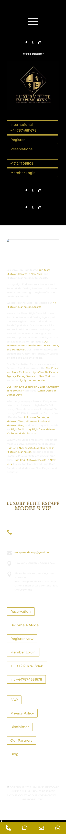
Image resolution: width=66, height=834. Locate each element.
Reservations (21, 149)
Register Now (22, 639)
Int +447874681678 (26, 679)
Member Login (23, 173)
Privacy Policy (22, 713)
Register (17, 140)
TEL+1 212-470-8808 (26, 666)
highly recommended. (33, 380)
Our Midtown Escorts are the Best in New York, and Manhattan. (33, 345)
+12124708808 (22, 163)
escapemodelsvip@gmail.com (33, 552)
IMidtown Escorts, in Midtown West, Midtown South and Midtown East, (28, 421)
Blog (14, 754)
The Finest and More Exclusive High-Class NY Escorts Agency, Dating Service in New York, (33, 372)
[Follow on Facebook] (26, 42)
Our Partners (21, 740)
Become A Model (25, 625)
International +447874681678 (23, 127)
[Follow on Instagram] (39, 42)
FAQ (14, 700)
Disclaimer (19, 727)
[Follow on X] (33, 42)
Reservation (20, 612)
